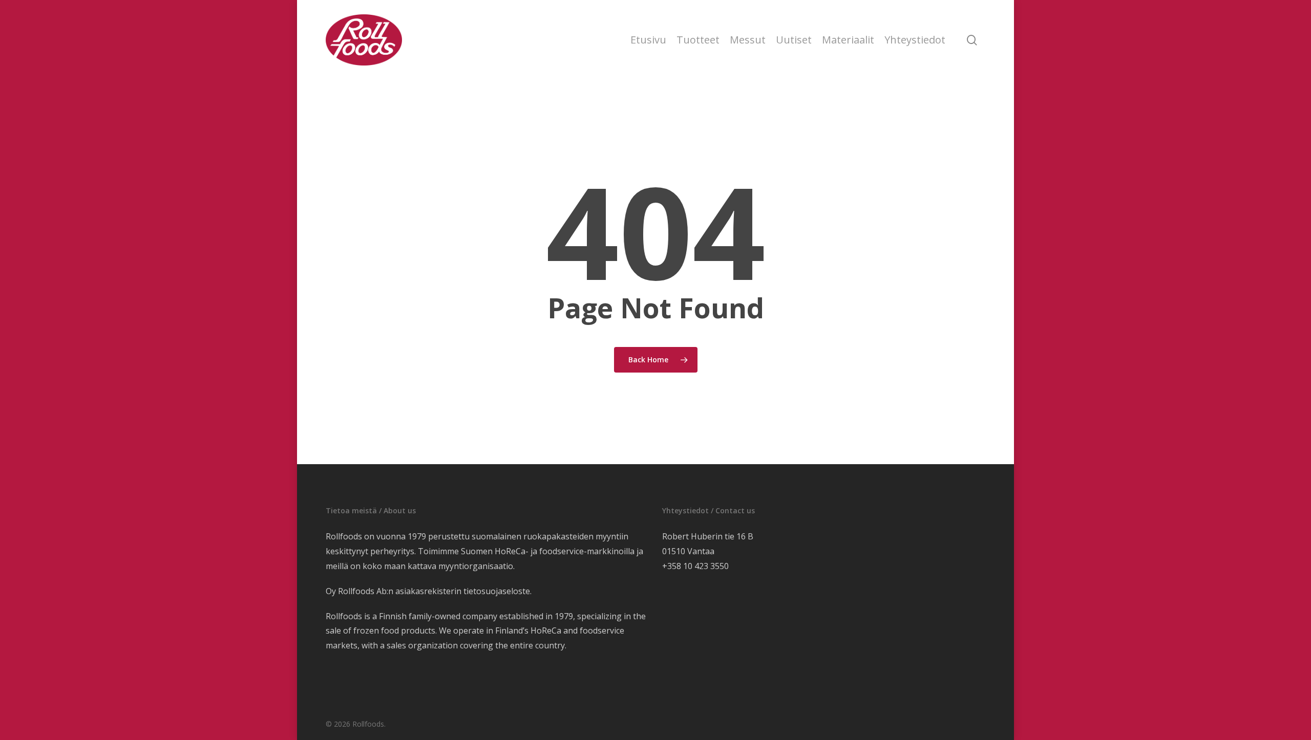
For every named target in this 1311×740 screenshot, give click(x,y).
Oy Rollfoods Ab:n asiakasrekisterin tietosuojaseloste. (429, 591)
